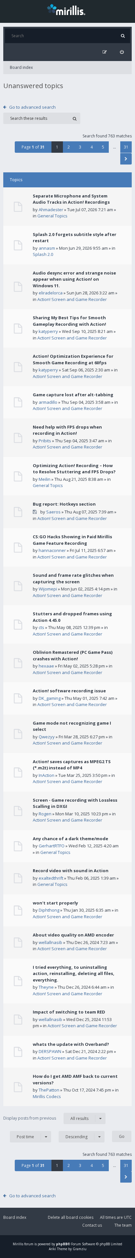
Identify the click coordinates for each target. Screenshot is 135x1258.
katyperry (48, 331)
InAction (46, 775)
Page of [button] (33, 147)
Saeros (53, 512)
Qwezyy (47, 737)
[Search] (122, 35)
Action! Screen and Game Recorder (72, 299)
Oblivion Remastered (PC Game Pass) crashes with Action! (72, 655)
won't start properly (55, 903)
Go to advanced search (32, 107)
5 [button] (103, 147)
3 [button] (80, 147)
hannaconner (52, 550)
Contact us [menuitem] (92, 1225)
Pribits (45, 441)
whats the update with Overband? (71, 1044)
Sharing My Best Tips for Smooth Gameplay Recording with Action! (69, 321)
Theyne (46, 987)
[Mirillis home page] (67, 9)
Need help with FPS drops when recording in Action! (67, 430)
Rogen (45, 814)
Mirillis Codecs (47, 1096)
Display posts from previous (45, 1118)
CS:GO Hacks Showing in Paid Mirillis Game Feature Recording (72, 540)
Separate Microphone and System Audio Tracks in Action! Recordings (71, 199)
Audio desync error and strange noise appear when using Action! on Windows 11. (74, 279)
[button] (126, 159)
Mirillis (18, 1244)
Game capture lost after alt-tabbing (73, 395)
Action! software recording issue (69, 691)
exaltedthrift (51, 878)
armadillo (48, 402)
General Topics (52, 216)
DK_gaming (50, 698)
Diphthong (49, 910)
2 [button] (69, 147)
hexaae (46, 666)
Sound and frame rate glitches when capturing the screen (73, 578)
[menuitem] (121, 52)
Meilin (44, 479)
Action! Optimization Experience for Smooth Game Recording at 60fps (73, 359)
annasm (47, 248)
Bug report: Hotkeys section (64, 504)
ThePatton (49, 1090)
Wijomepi (48, 589)
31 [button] (126, 147)
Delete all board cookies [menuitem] (70, 1217)
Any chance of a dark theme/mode (70, 838)
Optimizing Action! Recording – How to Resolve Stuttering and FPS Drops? (74, 469)
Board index (21, 67)
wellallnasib (50, 942)
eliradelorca (51, 293)
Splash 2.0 (43, 254)
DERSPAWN (50, 1051)
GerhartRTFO (52, 846)
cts (41, 627)
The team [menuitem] (123, 1225)
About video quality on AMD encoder (73, 935)
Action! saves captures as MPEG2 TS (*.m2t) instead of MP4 (72, 765)
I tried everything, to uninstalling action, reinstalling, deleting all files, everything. (73, 973)
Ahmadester (51, 209)
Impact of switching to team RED (69, 1012)
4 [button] (91, 147)
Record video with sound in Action (70, 870)
